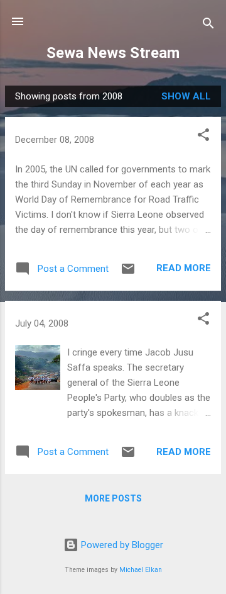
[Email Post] (128, 273)
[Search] (208, 25)
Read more (183, 268)
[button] (203, 137)
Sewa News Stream (113, 53)
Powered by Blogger (120, 545)
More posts (113, 498)
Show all (186, 96)
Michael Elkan (140, 570)
